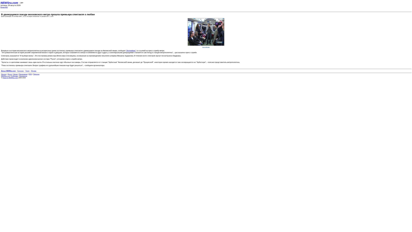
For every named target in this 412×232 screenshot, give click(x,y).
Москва (33, 71)
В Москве (14, 76)
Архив (15, 74)
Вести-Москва (206, 47)
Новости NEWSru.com (10, 78)
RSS (30, 74)
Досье (10, 74)
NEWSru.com (9, 2)
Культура (4, 7)
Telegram (36, 74)
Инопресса (23, 76)
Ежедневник (23, 74)
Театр (27, 71)
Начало (3, 74)
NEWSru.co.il (5, 76)
